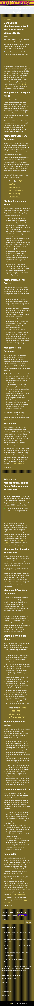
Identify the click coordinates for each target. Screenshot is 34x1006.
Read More (8, 467)
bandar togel (8, 419)
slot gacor (5, 987)
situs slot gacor (7, 991)
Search (4, 919)
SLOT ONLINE (7, 19)
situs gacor (5, 995)
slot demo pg (6, 982)
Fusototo (14, 966)
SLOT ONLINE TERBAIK (17, 463)
